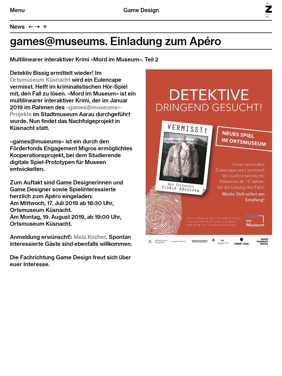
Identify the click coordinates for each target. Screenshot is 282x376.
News (17, 26)
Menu (17, 10)
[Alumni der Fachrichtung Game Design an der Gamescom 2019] (31, 26)
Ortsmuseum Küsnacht (40, 79)
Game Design (141, 10)
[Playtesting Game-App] (38, 26)
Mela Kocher (90, 236)
